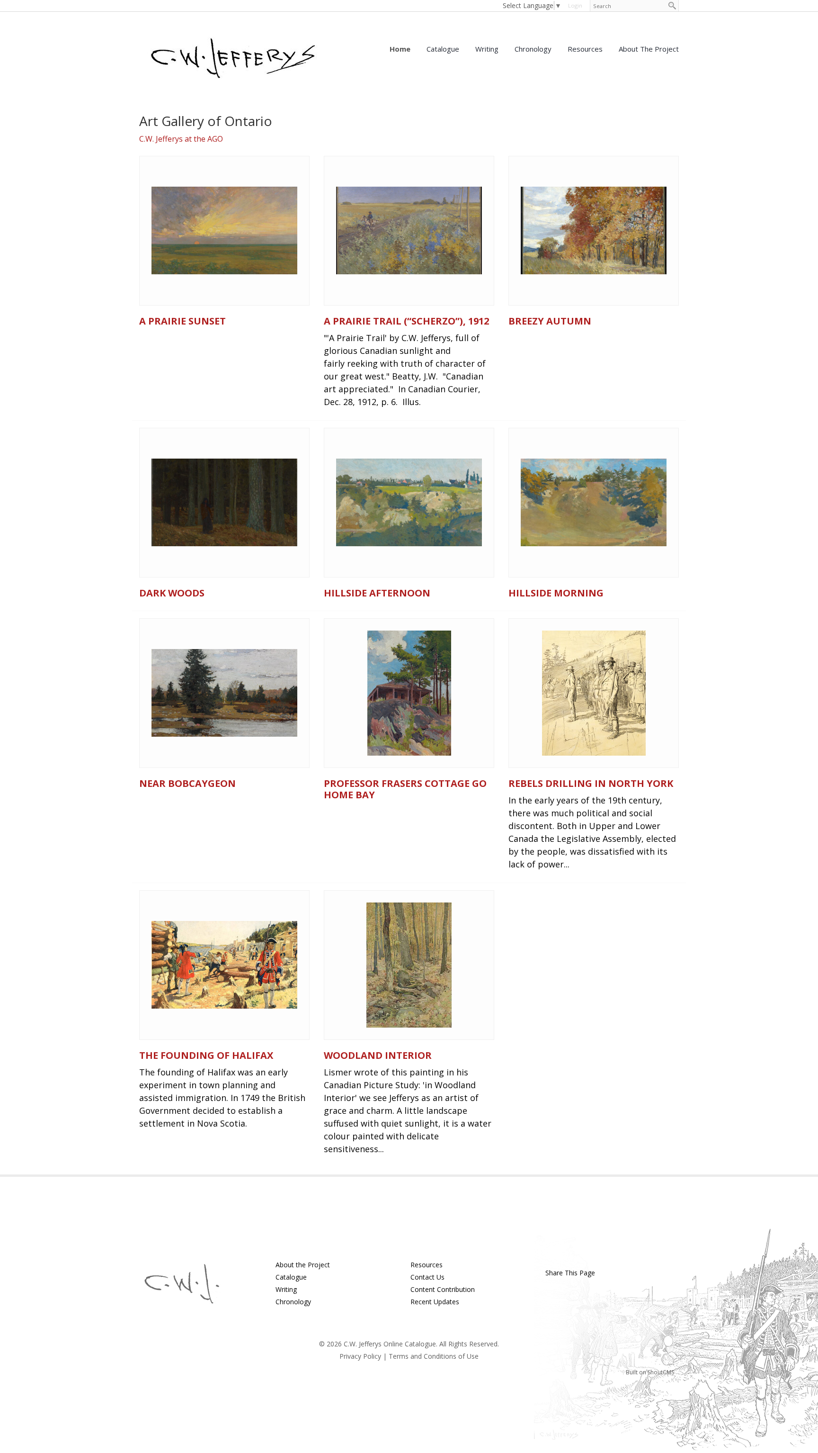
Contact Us (427, 1277)
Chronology (533, 49)
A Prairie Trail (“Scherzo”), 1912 (406, 321)
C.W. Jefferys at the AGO (181, 139)
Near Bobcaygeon (187, 783)
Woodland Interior (378, 1055)
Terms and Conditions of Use (434, 1356)
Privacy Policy (360, 1356)
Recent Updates (434, 1301)
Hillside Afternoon (377, 593)
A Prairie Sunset (182, 321)
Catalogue (443, 49)
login (575, 5)
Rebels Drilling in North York (590, 783)
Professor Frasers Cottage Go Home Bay (405, 789)
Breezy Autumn (549, 321)
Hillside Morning (556, 593)
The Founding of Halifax (206, 1055)
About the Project (649, 49)
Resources (585, 49)
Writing (486, 49)
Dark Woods (171, 593)
